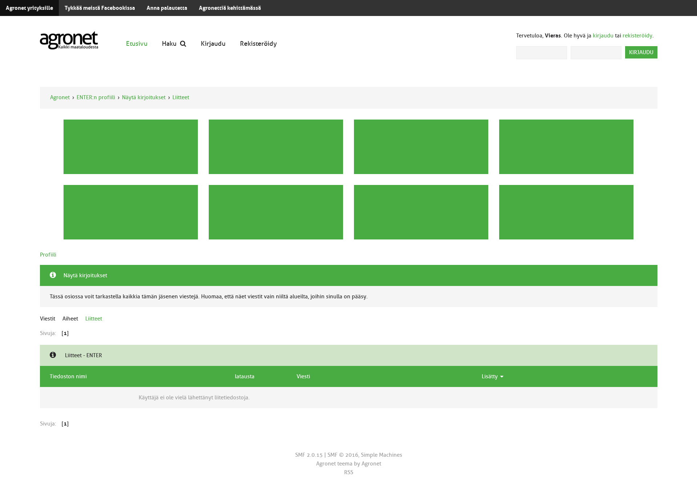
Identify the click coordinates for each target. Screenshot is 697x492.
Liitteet (180, 97)
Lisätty (490, 376)
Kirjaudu (213, 43)
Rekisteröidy (258, 43)
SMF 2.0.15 (309, 455)
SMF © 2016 (342, 455)
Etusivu (136, 43)
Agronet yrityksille (29, 8)
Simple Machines (381, 455)
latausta (244, 376)
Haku (169, 43)
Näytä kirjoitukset (144, 97)
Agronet (60, 97)
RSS (348, 472)
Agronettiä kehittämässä (230, 8)
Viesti (303, 376)
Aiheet (70, 318)
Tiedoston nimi (68, 376)
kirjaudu (603, 35)
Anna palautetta (167, 8)
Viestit (47, 318)
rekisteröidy (637, 35)
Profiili (48, 254)
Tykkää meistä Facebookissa (100, 8)
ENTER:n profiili (96, 97)
